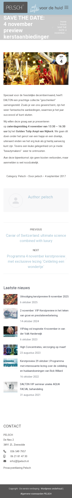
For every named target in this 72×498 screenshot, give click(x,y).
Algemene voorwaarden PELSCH (36, 494)
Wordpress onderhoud (51, 488)
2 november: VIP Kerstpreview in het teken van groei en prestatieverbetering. (44, 313)
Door (35, 176)
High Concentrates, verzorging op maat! (43, 347)
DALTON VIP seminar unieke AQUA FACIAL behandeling (40, 387)
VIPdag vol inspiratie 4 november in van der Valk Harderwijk (42, 331)
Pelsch (22, 176)
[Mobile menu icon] (66, 7)
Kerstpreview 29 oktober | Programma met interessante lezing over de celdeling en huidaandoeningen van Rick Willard (43, 365)
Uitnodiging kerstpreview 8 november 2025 (44, 296)
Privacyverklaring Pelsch (17, 467)
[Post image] (10, 299)
